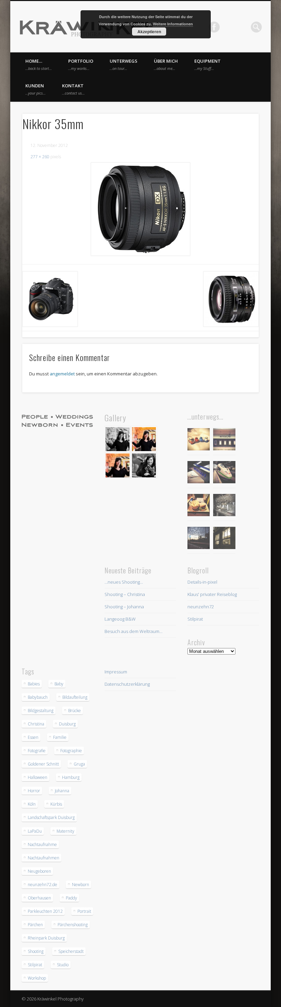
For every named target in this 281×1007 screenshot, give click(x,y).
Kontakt (73, 89)
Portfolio (80, 64)
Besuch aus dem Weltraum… (133, 631)
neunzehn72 (200, 607)
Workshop (37, 978)
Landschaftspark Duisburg (51, 817)
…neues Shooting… (124, 582)
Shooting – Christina (125, 594)
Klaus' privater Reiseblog (212, 594)
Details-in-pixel (202, 582)
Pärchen (35, 925)
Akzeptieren (149, 31)
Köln (32, 804)
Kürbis (56, 804)
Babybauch (38, 697)
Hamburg (71, 777)
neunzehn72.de (42, 884)
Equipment (207, 64)
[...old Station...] (224, 440)
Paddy (71, 898)
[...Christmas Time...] (224, 506)
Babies (34, 684)
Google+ (242, 27)
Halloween (37, 777)
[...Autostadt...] (198, 473)
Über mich (166, 64)
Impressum (116, 672)
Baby (58, 684)
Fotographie (71, 751)
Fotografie (37, 751)
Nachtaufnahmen (43, 858)
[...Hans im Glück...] (198, 506)
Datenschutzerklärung (127, 684)
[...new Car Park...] (198, 440)
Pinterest (228, 27)
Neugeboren (39, 871)
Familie (59, 737)
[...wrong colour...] (224, 473)
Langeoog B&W (120, 619)
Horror (34, 791)
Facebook (214, 27)
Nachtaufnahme (42, 844)
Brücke (74, 710)
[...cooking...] (224, 539)
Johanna (62, 791)
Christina (36, 724)
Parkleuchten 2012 (45, 911)
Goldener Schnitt (43, 764)
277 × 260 (39, 157)
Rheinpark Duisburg (46, 938)
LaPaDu (35, 831)
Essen (33, 737)
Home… (38, 64)
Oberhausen (39, 898)
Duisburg (67, 724)
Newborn (80, 884)
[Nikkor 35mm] (140, 209)
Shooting (36, 951)
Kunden (35, 89)
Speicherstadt (71, 951)
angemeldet (62, 374)
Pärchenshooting (73, 925)
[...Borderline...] (198, 539)
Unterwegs (123, 64)
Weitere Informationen (173, 23)
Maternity (65, 831)
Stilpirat (195, 619)
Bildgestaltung (40, 710)
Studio (63, 965)
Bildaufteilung (74, 697)
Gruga (79, 764)
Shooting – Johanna (124, 607)
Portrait (84, 911)
